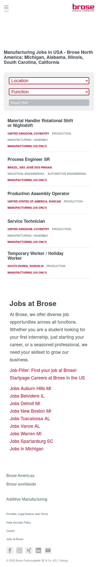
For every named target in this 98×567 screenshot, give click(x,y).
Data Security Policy (18, 522)
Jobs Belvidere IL (27, 395)
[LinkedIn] (38, 550)
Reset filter (19, 102)
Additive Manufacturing (26, 499)
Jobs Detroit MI (25, 403)
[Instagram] (19, 550)
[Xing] (28, 550)
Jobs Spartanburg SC (31, 441)
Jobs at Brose (14, 539)
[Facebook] (9, 550)
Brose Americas (20, 475)
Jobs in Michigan (26, 448)
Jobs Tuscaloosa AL (30, 418)
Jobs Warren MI (25, 433)
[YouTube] (48, 550)
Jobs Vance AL (25, 425)
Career (10, 530)
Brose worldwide (21, 484)
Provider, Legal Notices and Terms (27, 513)
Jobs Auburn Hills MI (30, 388)
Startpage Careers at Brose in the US (47, 377)
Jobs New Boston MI (30, 410)
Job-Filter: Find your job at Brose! (43, 370)
